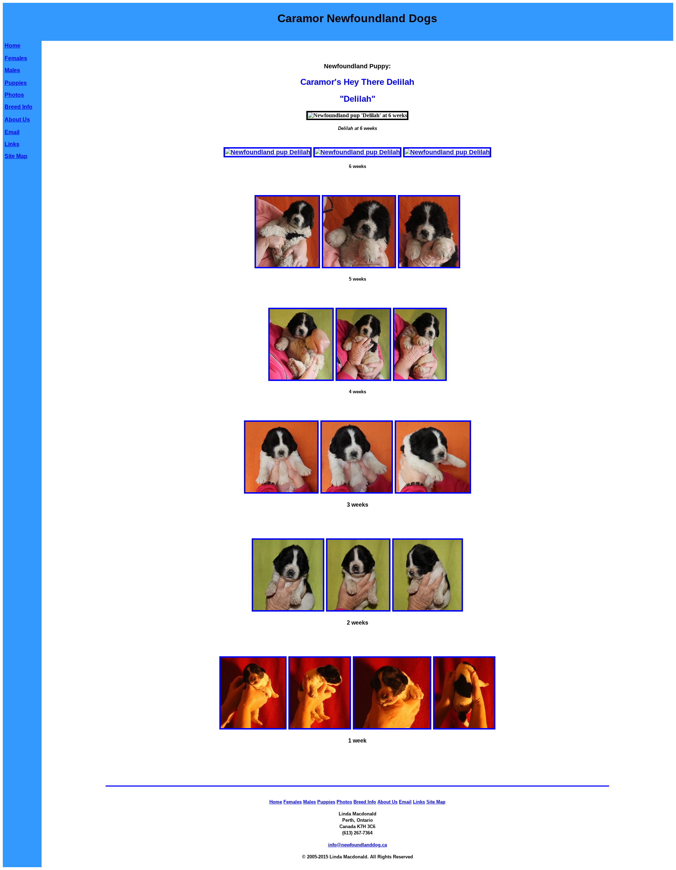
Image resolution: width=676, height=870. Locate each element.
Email (12, 132)
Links (12, 144)
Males (12, 70)
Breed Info (18, 107)
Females (16, 58)
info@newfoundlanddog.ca (357, 844)
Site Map (16, 156)
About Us (17, 120)
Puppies (16, 83)
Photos (14, 95)
